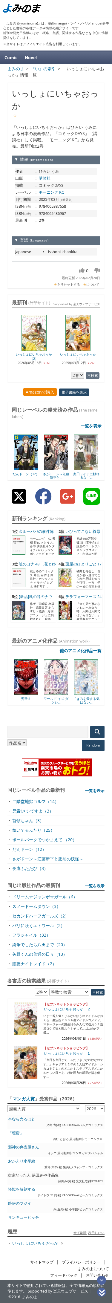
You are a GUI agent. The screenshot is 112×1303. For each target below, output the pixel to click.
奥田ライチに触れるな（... (86, 476)
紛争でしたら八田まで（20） (39, 944)
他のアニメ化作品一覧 (81, 650)
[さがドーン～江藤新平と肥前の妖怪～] (56, 468)
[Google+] (67, 501)
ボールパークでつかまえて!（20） (44, 839)
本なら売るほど (21, 1119)
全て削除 (80, 1232)
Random (93, 745)
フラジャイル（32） (31, 935)
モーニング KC (51, 192)
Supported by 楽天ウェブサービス (76, 304)
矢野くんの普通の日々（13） (39, 954)
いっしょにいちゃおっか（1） (78, 356)
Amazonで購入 (40, 392)
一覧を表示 (91, 426)
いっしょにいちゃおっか (35, 1243)
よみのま (30, 1296)
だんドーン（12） (26, 474)
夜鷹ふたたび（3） (30, 868)
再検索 (92, 375)
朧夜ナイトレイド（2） (34, 963)
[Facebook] (43, 501)
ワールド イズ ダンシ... (36, 700)
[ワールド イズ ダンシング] (36, 692)
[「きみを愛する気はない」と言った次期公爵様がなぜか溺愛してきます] (66, 692)
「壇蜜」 (16, 1133)
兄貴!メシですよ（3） (32, 811)
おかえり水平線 (21, 1161)
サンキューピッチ (23, 1217)
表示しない (96, 1232)
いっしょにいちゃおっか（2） (34, 356)
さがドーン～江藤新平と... (56, 476)
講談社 (44, 178)
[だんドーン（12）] (26, 468)
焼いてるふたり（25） (33, 830)
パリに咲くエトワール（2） (38, 925)
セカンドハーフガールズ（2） (40, 916)
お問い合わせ (97, 1275)
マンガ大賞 (24, 1099)
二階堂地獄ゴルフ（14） (35, 801)
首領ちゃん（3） (28, 820)
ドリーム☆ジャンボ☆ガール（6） (44, 897)
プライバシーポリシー (81, 1262)
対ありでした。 (96, 698)
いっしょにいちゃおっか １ (67, 1053)
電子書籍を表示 (74, 392)
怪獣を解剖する (21, 1189)
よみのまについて (93, 1268)
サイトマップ (41, 1262)
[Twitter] (19, 501)
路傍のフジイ (19, 1203)
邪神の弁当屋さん (23, 1147)
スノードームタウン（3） (36, 906)
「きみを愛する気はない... (66, 700)
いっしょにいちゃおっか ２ (67, 1009)
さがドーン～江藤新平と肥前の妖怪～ (47, 859)
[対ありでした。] (97, 692)
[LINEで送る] (91, 501)
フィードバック (63, 1275)
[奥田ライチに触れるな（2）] (86, 468)
